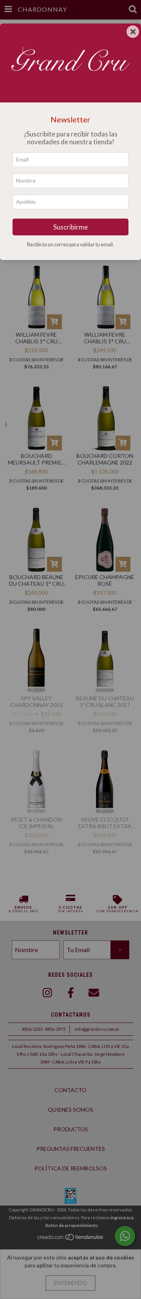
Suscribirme (70, 227)
